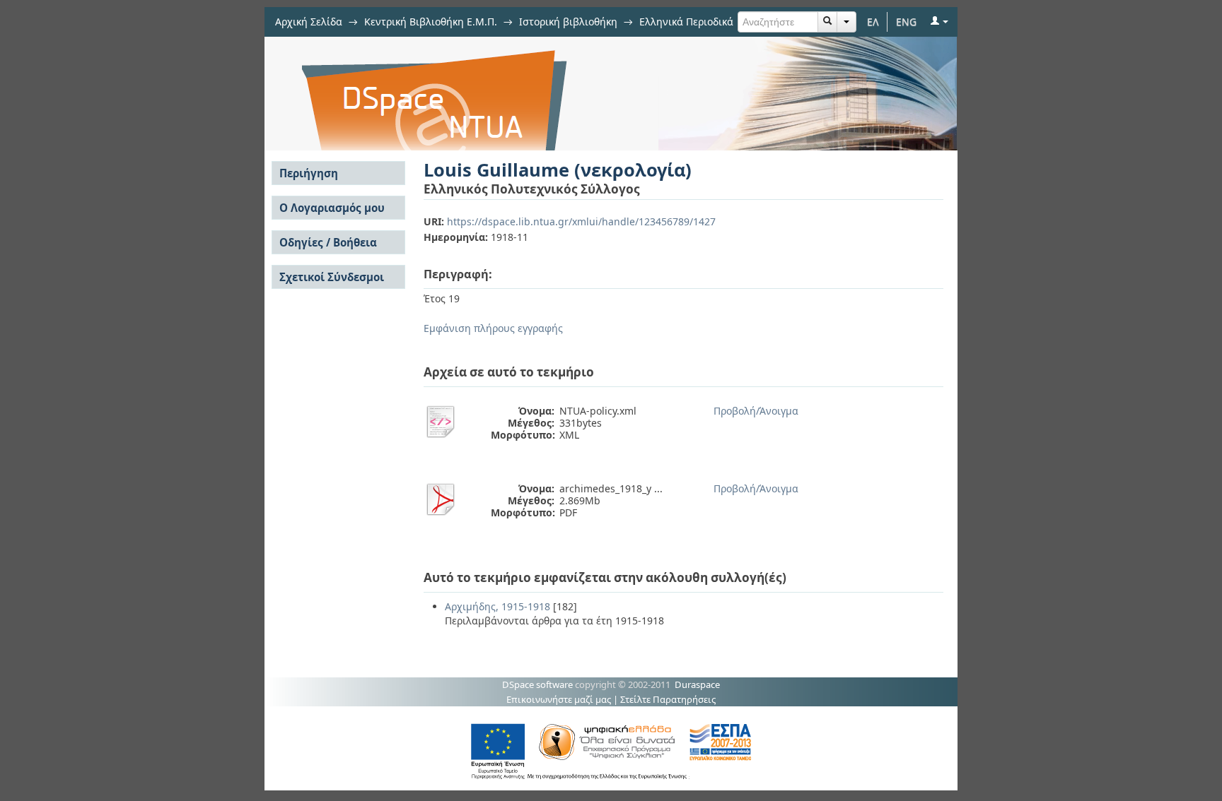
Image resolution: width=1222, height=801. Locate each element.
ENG (906, 21)
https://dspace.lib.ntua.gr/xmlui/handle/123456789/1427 (581, 221)
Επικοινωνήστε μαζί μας (558, 699)
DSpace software (537, 684)
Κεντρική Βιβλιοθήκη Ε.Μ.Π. (430, 21)
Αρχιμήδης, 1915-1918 (497, 606)
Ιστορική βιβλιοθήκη (568, 21)
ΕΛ (873, 21)
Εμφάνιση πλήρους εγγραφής (493, 328)
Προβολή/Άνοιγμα (756, 410)
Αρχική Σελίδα (308, 21)
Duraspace (697, 684)
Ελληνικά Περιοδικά (686, 21)
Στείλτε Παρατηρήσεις (668, 699)
